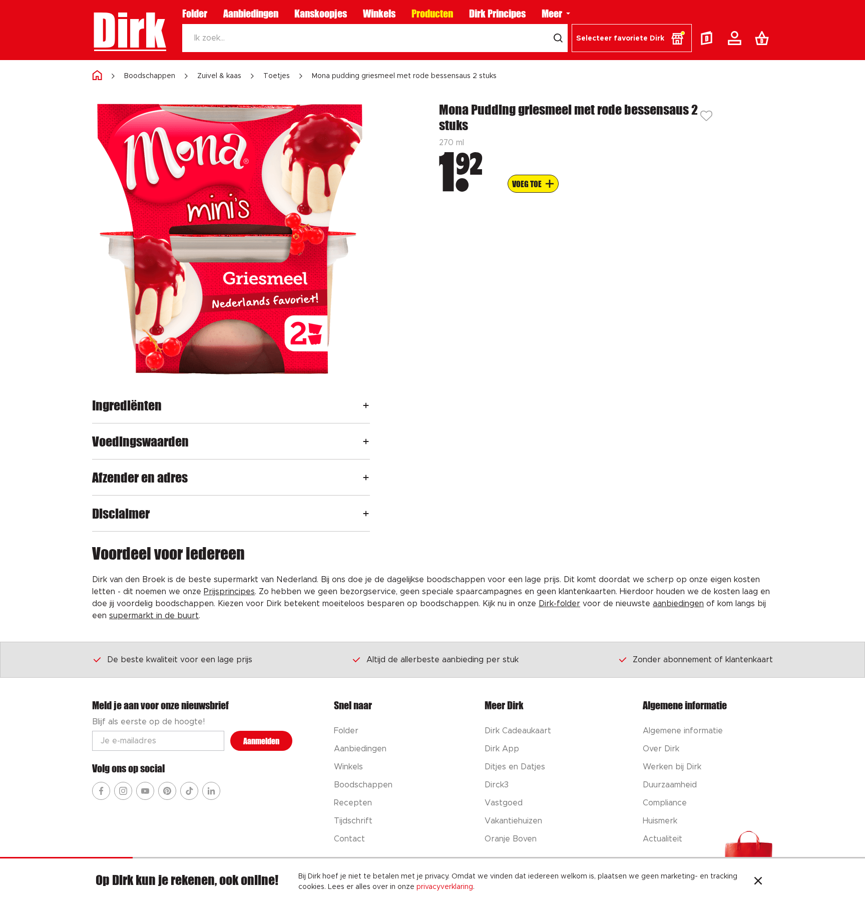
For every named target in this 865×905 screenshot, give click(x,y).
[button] (632, 38)
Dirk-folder (559, 604)
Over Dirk (661, 749)
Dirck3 (497, 785)
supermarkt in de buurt (154, 616)
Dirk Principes (497, 14)
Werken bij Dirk (672, 767)
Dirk (129, 30)
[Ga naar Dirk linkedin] (211, 791)
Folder (194, 14)
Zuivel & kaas (219, 76)
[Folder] (709, 38)
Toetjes (276, 76)
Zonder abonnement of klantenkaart (703, 660)
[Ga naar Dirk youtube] (145, 791)
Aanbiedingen (250, 14)
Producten (432, 14)
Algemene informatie (683, 731)
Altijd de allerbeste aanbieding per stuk (442, 660)
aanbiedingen (678, 604)
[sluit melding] (758, 881)
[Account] (736, 38)
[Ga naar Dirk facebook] (101, 791)
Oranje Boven (511, 839)
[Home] (97, 76)
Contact (349, 839)
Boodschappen (149, 76)
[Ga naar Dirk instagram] (123, 791)
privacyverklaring (444, 886)
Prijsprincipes (229, 592)
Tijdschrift (353, 821)
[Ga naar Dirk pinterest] (167, 791)
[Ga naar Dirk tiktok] (189, 791)
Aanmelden (261, 741)
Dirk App (502, 749)
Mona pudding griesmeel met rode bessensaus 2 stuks (404, 76)
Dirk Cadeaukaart (518, 731)
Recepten (353, 803)
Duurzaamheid (670, 785)
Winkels (379, 14)
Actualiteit (662, 839)
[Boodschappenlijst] (764, 38)
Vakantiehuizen (513, 821)
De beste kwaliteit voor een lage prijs (179, 660)
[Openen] (366, 405)
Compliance (665, 803)
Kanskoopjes (320, 14)
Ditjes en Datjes (515, 767)
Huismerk (660, 821)
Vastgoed (504, 803)
